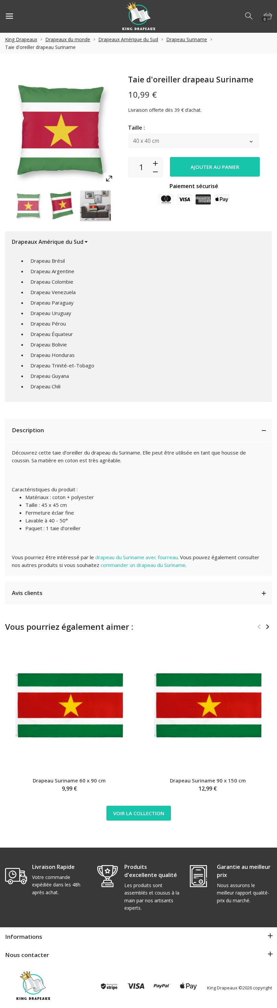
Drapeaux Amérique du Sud (128, 39)
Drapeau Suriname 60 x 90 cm (69, 780)
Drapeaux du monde (67, 39)
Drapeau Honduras (52, 355)
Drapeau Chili (45, 386)
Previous (258, 626)
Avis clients (27, 593)
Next (267, 626)
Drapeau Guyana (49, 375)
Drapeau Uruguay (50, 313)
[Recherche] (249, 16)
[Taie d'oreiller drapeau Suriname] (28, 205)
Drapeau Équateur (51, 334)
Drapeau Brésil (47, 260)
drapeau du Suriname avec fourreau (136, 557)
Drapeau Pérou (48, 323)
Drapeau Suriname (186, 39)
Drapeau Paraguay (52, 302)
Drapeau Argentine (52, 271)
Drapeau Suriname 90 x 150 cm (208, 780)
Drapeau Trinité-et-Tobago (62, 365)
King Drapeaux (21, 39)
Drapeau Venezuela (53, 292)
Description (28, 430)
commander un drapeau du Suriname (143, 565)
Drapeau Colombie (51, 281)
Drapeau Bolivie (48, 344)
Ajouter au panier (215, 166)
